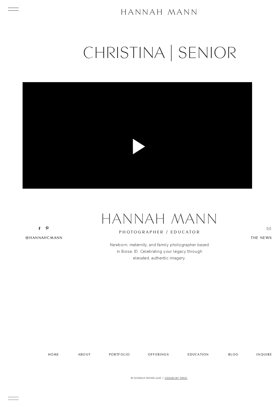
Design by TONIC (176, 378)
